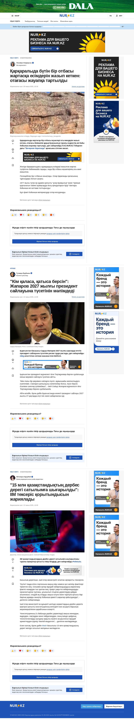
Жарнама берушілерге (114, 706)
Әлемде (12, 268)
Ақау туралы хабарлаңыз (92, 706)
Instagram (75, 254)
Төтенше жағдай (42, 21)
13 (15, 215)
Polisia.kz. (77, 562)
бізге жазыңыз (44, 200)
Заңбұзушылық (30, 21)
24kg (22, 356)
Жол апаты (54, 21)
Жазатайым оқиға (66, 21)
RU (111, 16)
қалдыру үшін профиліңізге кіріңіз (58, 233)
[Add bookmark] (13, 165)
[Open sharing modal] (13, 158)
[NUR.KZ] (67, 15)
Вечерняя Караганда (35, 148)
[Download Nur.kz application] (67, 6)
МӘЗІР (17, 16)
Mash (44, 626)
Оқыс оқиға (15, 21)
